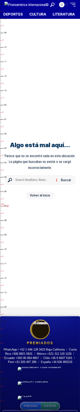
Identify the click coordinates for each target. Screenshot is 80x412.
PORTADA (31, 406)
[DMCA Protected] (40, 387)
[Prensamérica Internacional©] (26, 5)
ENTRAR (50, 406)
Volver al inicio (40, 195)
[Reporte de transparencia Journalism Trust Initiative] (40, 373)
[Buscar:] (34, 180)
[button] (52, 5)
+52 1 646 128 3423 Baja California (42, 349)
